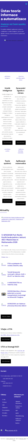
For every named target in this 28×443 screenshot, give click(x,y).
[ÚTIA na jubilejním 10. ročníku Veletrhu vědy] (3, 264)
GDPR (17, 413)
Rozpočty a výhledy (19, 407)
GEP (17, 410)
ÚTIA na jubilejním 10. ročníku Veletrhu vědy (15, 265)
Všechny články (6, 316)
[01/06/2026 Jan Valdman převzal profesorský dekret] (3, 304)
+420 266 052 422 (8, 378)
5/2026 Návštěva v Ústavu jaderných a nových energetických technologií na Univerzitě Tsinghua (16, 294)
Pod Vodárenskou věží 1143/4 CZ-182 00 (11, 376)
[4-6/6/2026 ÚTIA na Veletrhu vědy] (3, 283)
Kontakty (4, 415)
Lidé (3, 405)
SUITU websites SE (10, 438)
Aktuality (4, 413)
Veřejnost (5, 407)
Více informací (7, 142)
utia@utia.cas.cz (7, 386)
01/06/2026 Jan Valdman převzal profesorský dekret (16, 305)
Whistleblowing (20, 416)
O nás (3, 399)
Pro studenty (5, 410)
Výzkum (4, 402)
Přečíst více (4, 257)
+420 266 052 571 (8, 383)
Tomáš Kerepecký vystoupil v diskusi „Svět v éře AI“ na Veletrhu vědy (16, 274)
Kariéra (17, 423)
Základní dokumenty (19, 402)
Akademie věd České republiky (13, 24)
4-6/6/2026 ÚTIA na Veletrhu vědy (14, 284)
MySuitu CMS (23, 438)
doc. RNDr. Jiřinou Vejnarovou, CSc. (10, 335)
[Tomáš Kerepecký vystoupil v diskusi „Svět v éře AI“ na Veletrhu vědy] (3, 274)
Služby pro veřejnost (18, 419)
